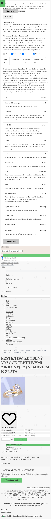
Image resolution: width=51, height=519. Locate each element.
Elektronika (10, 316)
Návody (8, 291)
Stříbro (8, 329)
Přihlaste (25, 516)
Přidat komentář (11, 480)
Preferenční (17, 54)
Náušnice (9, 312)
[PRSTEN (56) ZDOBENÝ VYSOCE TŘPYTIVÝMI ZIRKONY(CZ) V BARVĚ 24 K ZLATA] (13, 404)
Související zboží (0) (13, 449)
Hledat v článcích (10, 260)
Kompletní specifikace (14, 445)
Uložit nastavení (11, 241)
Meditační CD (11, 333)
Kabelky (9, 331)
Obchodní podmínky (12, 279)
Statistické (28, 54)
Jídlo (7, 303)
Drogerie (9, 340)
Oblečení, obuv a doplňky (15, 337)
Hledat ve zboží (10, 258)
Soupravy (9, 314)
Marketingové (39, 54)
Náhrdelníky (10, 320)
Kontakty (9, 283)
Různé (8, 318)
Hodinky (9, 327)
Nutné (7, 54)
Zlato (8, 301)
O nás (7, 275)
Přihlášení (4, 263)
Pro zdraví (9, 344)
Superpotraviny (11, 305)
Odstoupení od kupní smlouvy (38, 487)
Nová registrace (13, 263)
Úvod (4, 350)
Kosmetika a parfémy (14, 342)
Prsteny (8, 325)
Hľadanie (5, 247)
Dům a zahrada (11, 307)
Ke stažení (10, 447)
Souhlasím (21, 11)
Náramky (9, 322)
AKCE (8, 335)
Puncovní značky (11, 287)
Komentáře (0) (11, 451)
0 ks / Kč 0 (7, 265)
